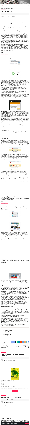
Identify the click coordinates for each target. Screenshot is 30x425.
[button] (27, 423)
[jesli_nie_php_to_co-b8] (15, 62)
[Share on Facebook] (5, 14)
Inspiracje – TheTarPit (5, 335)
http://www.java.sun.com (4, 203)
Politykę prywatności (14, 423)
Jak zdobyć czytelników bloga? (6, 331)
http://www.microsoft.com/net (5, 263)
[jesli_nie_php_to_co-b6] (15, 105)
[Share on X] (6, 14)
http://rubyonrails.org (4, 138)
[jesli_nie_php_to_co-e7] (15, 214)
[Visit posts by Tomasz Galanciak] (2, 17)
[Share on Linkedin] (8, 14)
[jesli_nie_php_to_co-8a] (15, 226)
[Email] (12, 14)
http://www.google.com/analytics (6, 418)
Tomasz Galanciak (5, 16)
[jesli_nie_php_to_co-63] (15, 150)
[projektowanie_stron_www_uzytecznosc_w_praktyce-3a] (15, 374)
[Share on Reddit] (10, 14)
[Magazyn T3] (3, 5)
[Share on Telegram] (11, 14)
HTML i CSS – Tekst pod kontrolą (6, 334)
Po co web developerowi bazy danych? (7, 330)
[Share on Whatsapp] (7, 14)
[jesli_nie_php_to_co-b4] (15, 276)
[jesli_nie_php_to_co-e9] (15, 165)
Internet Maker (3, 395)
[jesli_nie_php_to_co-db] (15, 74)
